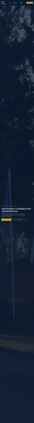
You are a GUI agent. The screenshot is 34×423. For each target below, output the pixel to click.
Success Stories (21, 3)
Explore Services (6, 219)
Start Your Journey (17, 219)
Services (10, 2)
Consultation (29, 2)
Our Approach (15, 3)
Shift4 (3, 2)
